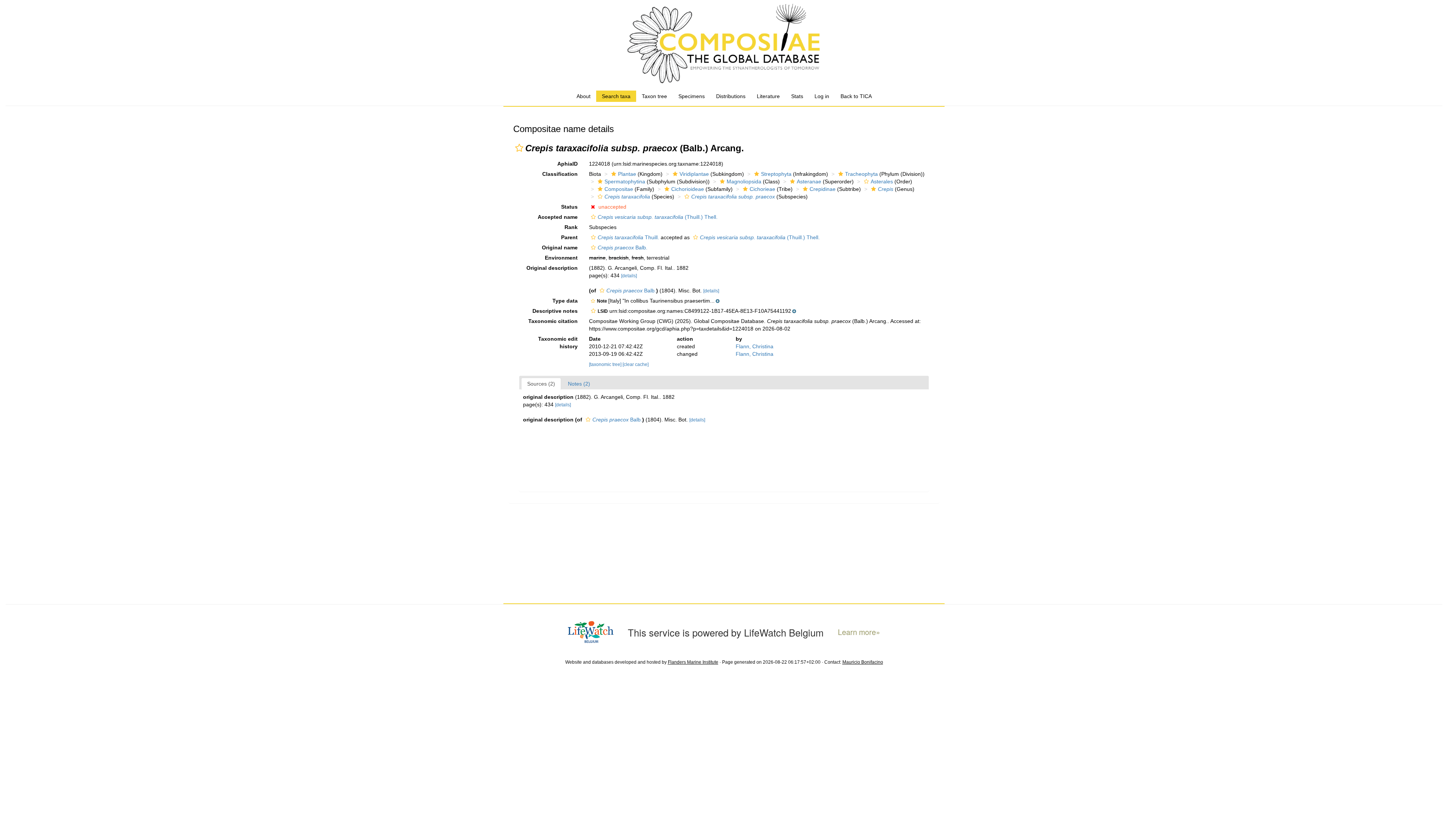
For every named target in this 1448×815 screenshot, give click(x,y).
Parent (569, 237)
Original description (552, 268)
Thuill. (628, 237)
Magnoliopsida (744, 181)
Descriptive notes (555, 311)
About (584, 96)
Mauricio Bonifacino (862, 662)
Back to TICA (856, 96)
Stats (797, 96)
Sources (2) (541, 384)
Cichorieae (762, 189)
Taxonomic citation (553, 321)
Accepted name (558, 217)
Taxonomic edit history (558, 342)
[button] (519, 147)
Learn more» (859, 632)
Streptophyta (776, 174)
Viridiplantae (694, 174)
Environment (561, 258)
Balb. (622, 247)
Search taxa (616, 96)
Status (569, 207)
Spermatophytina (624, 181)
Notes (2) (579, 384)
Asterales (882, 181)
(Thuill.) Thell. (658, 217)
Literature (768, 96)
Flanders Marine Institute (693, 662)
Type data (565, 301)
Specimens (691, 96)
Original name (560, 247)
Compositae (618, 189)
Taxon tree (654, 96)
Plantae (627, 174)
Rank (571, 227)
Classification (560, 174)
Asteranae (809, 181)
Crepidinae (823, 189)
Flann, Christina (754, 346)
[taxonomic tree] (606, 364)
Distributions (730, 96)
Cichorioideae (687, 189)
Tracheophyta (861, 174)
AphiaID (567, 164)
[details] (629, 275)
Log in (821, 96)
